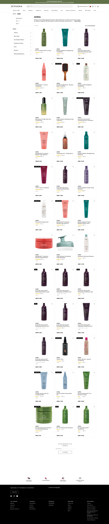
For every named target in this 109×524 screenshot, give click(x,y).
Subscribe (14, 492)
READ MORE (78, 21)
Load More (65, 452)
